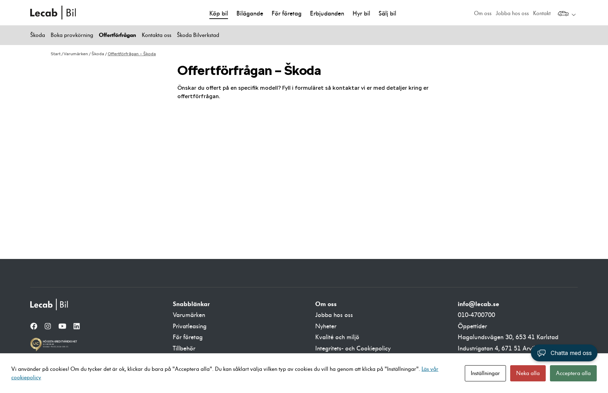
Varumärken (76, 53)
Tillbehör (184, 348)
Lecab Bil (53, 13)
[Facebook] (33, 327)
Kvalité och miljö (337, 337)
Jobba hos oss (512, 13)
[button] (564, 352)
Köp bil (218, 13)
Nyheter (325, 326)
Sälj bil (387, 13)
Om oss (483, 13)
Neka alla (528, 373)
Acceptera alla (573, 373)
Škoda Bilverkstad (198, 35)
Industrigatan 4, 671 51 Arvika (499, 348)
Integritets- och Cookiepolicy (353, 348)
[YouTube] (62, 327)
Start (56, 53)
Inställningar (485, 373)
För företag (287, 13)
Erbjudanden (327, 13)
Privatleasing (190, 326)
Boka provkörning (72, 35)
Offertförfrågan (117, 35)
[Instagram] (48, 327)
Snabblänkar (191, 304)
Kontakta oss (156, 35)
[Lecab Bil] (49, 304)
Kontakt (542, 13)
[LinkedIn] (77, 327)
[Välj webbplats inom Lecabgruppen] (567, 14)
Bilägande (249, 13)
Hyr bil (361, 13)
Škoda (37, 35)
